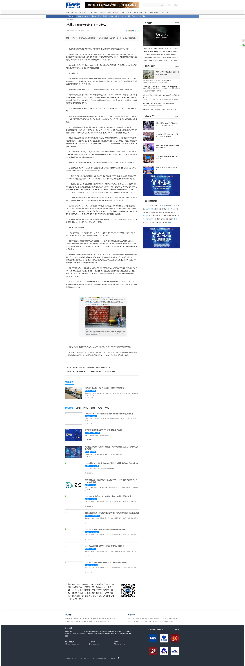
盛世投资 (169, 618)
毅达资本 (148, 621)
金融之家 (90, 621)
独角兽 (169, 216)
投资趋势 (149, 23)
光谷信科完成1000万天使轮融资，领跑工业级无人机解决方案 (161, 51)
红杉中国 (175, 618)
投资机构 (96, 12)
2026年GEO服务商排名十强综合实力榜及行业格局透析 (106, 563)
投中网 (107, 618)
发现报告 (67, 618)
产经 (146, 13)
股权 (155, 219)
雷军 (157, 222)
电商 (178, 216)
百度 (144, 219)
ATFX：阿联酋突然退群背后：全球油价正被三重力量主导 (160, 87)
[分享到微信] (137, 30)
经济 (151, 219)
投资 (93, 408)
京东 (144, 209)
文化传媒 (117, 16)
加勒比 (73, 19)
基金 (157, 212)
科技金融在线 (94, 618)
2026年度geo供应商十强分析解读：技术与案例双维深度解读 (108, 496)
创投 (76, 12)
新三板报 (96, 621)
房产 (156, 13)
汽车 (151, 13)
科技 (129, 13)
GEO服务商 (94, 565)
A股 (80, 12)
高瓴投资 (136, 621)
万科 (156, 205)
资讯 (67, 13)
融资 (167, 219)
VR (153, 205)
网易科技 (78, 621)
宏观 (72, 12)
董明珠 (163, 219)
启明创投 (154, 621)
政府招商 (111, 13)
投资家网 (80, 16)
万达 (159, 205)
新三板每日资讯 (153, 216)
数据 (90, 13)
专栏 (107, 408)
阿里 (147, 222)
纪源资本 (160, 621)
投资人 (173, 212)
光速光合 (173, 621)
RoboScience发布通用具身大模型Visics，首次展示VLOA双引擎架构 (163, 48)
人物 (100, 408)
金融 (134, 13)
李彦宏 (161, 216)
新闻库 (161, 13)
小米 (160, 212)
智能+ (86, 452)
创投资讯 (145, 212)
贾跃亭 (171, 219)
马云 (160, 222)
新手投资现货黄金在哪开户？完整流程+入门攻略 (103, 430)
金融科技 (105, 16)
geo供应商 (93, 499)
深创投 (142, 621)
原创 (78, 408)
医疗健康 (123, 16)
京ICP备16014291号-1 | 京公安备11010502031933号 (93, 658)
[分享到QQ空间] (129, 30)
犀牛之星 (81, 618)
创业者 (173, 209)
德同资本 (144, 618)
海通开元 (130, 621)
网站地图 (112, 658)
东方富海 (150, 618)
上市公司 (87, 16)
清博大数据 (103, 621)
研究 (168, 13)
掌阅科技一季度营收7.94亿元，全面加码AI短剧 (157, 80)
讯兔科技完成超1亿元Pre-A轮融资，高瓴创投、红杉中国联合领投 (162, 60)
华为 (150, 212)
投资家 (68, 19)
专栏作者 (168, 205)
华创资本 (163, 618)
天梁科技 (92, 452)
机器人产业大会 (142, 16)
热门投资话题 (151, 201)
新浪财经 (101, 618)
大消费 (111, 16)
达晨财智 (167, 621)
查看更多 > (177, 629)
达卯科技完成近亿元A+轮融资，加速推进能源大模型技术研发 (161, 57)
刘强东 (164, 209)
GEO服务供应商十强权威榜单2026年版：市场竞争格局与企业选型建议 (112, 513)
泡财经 (87, 618)
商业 (153, 212)
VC (150, 205)
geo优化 (93, 548)
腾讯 (158, 219)
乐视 (173, 205)
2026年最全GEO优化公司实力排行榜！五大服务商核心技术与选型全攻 (112, 463)
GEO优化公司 (94, 466)
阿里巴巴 (152, 222)
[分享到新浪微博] (131, 30)
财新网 (73, 621)
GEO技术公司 (94, 532)
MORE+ (177, 23)
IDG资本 (156, 618)
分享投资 (138, 618)
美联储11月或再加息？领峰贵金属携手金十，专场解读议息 (91, 367)
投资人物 (102, 12)
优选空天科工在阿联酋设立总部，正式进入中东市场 (158, 103)
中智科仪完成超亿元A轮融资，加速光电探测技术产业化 (159, 109)
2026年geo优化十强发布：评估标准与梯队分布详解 (104, 546)
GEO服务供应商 (95, 515)
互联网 (139, 13)
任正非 (156, 209)
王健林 (174, 216)
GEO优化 (93, 485)
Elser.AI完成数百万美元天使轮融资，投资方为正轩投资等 (160, 54)
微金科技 (134, 16)
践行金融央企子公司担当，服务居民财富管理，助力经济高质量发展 (94, 371)
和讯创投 (67, 621)
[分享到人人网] (135, 30)
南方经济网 (74, 618)
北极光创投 (131, 618)
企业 (160, 209)
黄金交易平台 (95, 433)
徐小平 (165, 212)
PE (148, 205)
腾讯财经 (113, 618)
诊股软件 (94, 416)
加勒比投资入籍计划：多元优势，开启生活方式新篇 (104, 388)
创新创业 (93, 16)
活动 (123, 13)
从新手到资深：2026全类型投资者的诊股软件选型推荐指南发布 (109, 414)
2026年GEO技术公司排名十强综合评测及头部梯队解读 (106, 529)
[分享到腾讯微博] (133, 30)
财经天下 (110, 621)
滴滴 (165, 216)
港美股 (84, 12)
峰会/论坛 (149, 116)
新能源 (99, 16)
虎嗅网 (84, 621)
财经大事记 (150, 66)
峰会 (129, 16)
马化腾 (165, 222)
